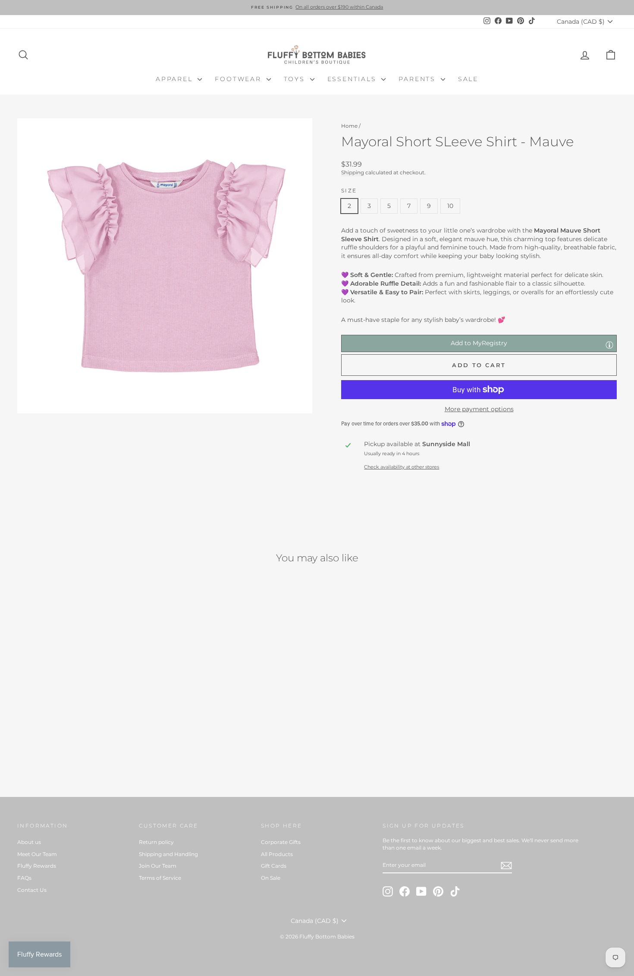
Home (349, 126)
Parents (418, 79)
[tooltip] (609, 344)
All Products (277, 854)
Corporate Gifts (281, 842)
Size (349, 190)
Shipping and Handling (168, 854)
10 (450, 206)
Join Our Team (157, 866)
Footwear (239, 79)
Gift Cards (273, 866)
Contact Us (32, 890)
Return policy (156, 842)
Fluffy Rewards (36, 866)
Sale (468, 79)
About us (29, 842)
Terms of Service (160, 878)
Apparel (175, 79)
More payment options (479, 409)
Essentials (353, 79)
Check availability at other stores (401, 467)
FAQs (24, 878)
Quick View (88, 719)
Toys (296, 79)
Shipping (352, 172)
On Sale (270, 878)
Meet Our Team (37, 854)
